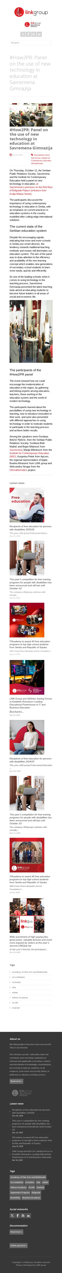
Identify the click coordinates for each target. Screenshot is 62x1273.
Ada (14, 987)
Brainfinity (15, 1198)
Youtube (33, 34)
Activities (16, 982)
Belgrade (36, 1192)
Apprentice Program (20, 1192)
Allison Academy (20, 998)
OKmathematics (18, 470)
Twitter (22, 34)
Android (16, 1008)
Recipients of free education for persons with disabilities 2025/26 (31, 1111)
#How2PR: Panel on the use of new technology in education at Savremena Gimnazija (31, 139)
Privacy (19, 1265)
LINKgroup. (28, 1262)
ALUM (15, 1003)
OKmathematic (37, 163)
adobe (15, 992)
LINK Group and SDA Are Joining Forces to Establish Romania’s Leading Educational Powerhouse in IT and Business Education (32, 1154)
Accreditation (18, 977)
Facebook (28, 34)
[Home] (31, 12)
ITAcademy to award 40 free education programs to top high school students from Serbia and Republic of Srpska (32, 1140)
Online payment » (18, 1245)
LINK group (41, 1265)
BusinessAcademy (31, 1198)
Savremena (16, 450)
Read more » (16, 1081)
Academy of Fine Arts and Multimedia (29, 972)
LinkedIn (39, 34)
